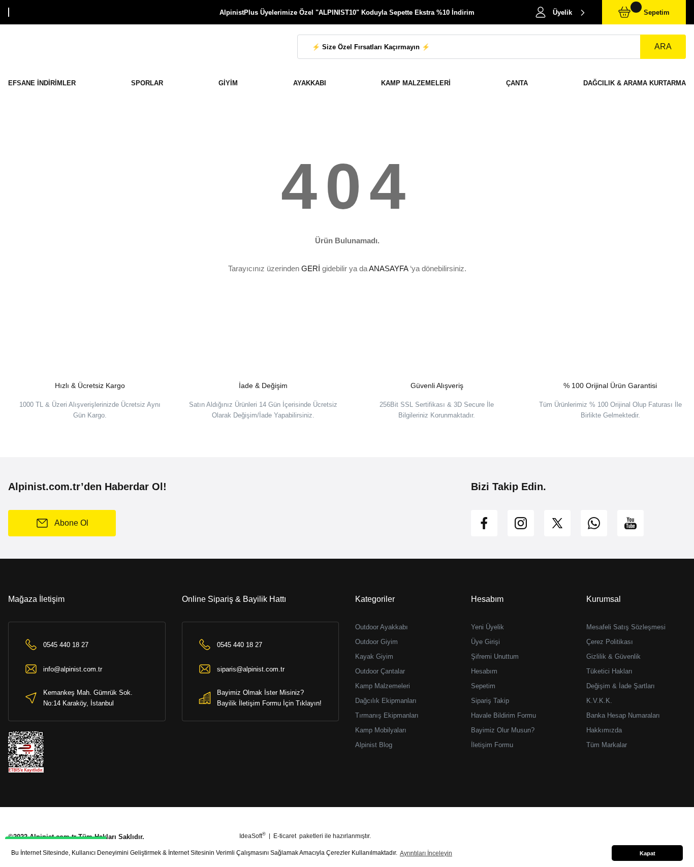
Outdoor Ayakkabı (381, 627)
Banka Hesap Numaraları (623, 715)
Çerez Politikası (609, 642)
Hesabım (484, 671)
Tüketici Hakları (609, 671)
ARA (663, 46)
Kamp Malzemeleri (382, 686)
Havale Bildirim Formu (503, 715)
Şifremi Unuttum (495, 656)
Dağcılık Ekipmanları (386, 700)
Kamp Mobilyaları (380, 730)
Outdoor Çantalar (380, 671)
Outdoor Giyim (376, 642)
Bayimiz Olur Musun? (502, 730)
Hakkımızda (604, 730)
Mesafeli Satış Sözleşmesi (626, 627)
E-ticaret (284, 836)
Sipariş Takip (490, 700)
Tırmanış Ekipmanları (387, 715)
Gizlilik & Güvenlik (613, 656)
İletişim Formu (492, 745)
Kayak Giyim (374, 656)
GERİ (310, 268)
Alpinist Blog (373, 745)
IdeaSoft (252, 836)
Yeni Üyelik (487, 627)
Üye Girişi (485, 642)
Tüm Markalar (606, 745)
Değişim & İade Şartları (620, 686)
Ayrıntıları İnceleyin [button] (426, 853)
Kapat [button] (647, 853)
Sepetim (483, 686)
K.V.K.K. (599, 700)
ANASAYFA (388, 268)
